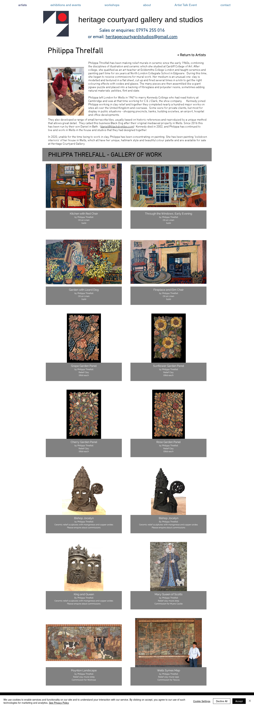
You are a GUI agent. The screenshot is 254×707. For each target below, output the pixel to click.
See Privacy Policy (59, 702)
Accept (239, 701)
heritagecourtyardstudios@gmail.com (141, 37)
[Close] (250, 701)
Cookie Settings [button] (201, 701)
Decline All (221, 701)
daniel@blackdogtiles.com (117, 127)
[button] (84, 195)
